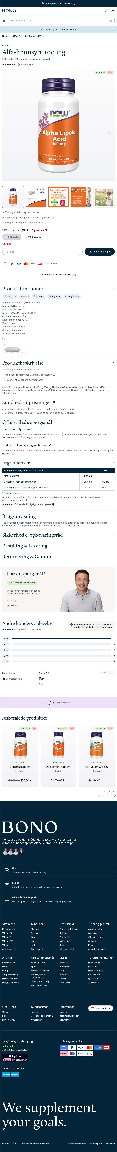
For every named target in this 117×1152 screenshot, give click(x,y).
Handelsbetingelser (77, 1143)
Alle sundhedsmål (42, 957)
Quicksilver (93, 978)
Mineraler (37, 924)
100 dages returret (61, 702)
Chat (13, 601)
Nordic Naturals (95, 970)
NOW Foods (7, 45)
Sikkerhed (110, 1143)
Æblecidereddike (96, 937)
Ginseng (92, 941)
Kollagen (64, 933)
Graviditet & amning (40, 981)
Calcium (34, 933)
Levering (64, 1012)
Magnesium (36, 929)
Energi (5, 970)
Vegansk (64, 962)
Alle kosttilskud (67, 949)
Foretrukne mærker (101, 957)
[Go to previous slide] (102, 794)
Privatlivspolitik (96, 1143)
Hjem (4, 36)
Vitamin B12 (7, 941)
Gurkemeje (93, 933)
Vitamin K (6, 945)
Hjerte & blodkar (10, 978)
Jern (33, 941)
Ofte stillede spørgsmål (42, 1016)
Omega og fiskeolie (69, 929)
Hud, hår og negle (10, 982)
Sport (33, 966)
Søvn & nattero (38, 962)
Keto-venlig (65, 982)
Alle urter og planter (97, 949)
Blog (4, 1016)
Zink (33, 937)
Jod (33, 945)
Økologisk (64, 966)
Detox (5, 966)
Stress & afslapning (40, 970)
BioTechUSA (94, 974)
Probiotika (64, 937)
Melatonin (64, 941)
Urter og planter (98, 924)
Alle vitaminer (8, 949)
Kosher (63, 978)
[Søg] (110, 20)
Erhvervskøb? (8, 1020)
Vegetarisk (65, 974)
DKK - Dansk (99, 1008)
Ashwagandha (95, 929)
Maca (90, 945)
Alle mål (7, 957)
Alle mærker (93, 982)
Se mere (71, 29)
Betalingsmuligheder (69, 1016)
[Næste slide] (109, 133)
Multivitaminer (8, 929)
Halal (62, 970)
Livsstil (64, 957)
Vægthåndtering (10, 974)
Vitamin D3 (7, 933)
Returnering (65, 1020)
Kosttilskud (67, 924)
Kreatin (63, 945)
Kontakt (13, 605)
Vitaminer (8, 924)
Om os (5, 1012)
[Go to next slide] (112, 794)
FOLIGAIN (92, 966)
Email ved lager (101, 251)
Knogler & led (8, 962)
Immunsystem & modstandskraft (38, 976)
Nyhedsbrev (36, 1020)
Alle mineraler (37, 949)
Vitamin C (6, 937)
